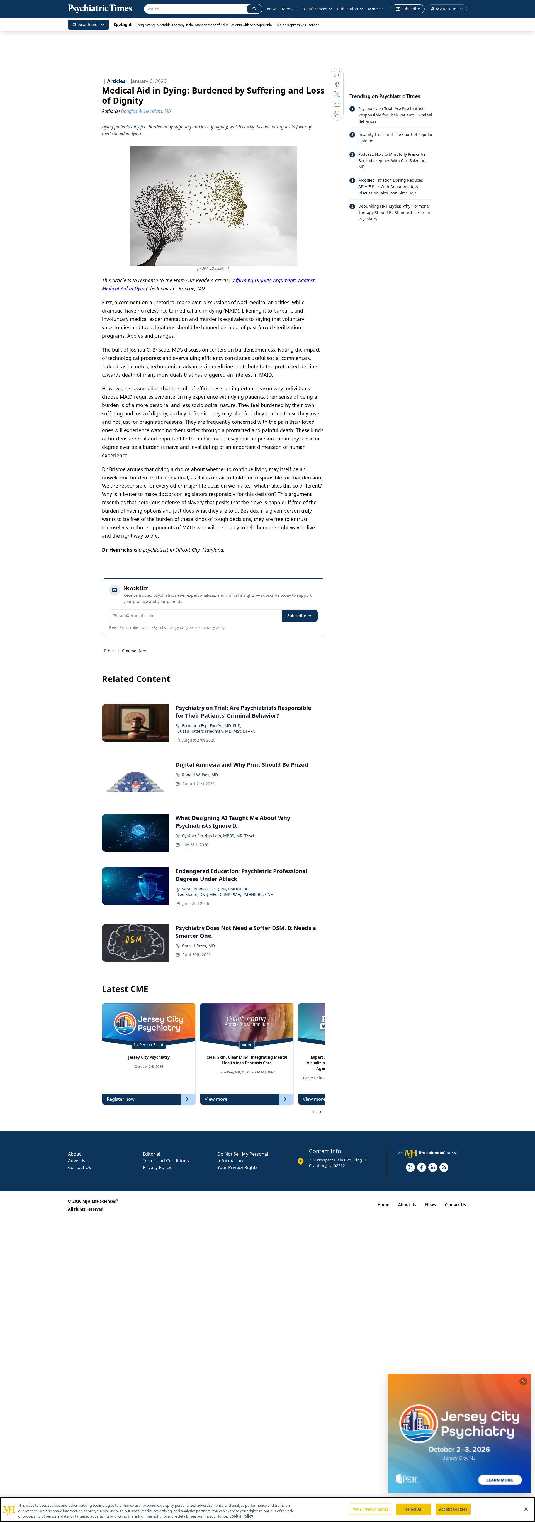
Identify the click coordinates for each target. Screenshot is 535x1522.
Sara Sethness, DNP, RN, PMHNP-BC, (216, 889)
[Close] (526, 1509)
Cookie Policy (241, 1516)
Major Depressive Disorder (298, 25)
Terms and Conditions (166, 1161)
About (74, 1154)
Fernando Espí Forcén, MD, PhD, (211, 725)
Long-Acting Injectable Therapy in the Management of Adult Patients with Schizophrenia (204, 25)
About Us (407, 1204)
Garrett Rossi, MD (198, 945)
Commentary (134, 650)
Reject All (413, 1508)
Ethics (109, 650)
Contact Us (79, 1167)
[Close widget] (523, 1381)
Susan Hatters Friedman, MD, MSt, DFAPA (216, 731)
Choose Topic (84, 24)
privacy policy (214, 627)
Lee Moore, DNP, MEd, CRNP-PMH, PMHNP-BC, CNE (225, 894)
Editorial (151, 1154)
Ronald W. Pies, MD (200, 774)
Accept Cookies (453, 1508)
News (272, 8)
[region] (267, 1509)
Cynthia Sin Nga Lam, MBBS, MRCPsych (219, 835)
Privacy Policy (157, 1167)
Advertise (78, 1161)
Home (383, 1204)
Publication (347, 8)
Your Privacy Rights (237, 1167)
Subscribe (296, 615)
